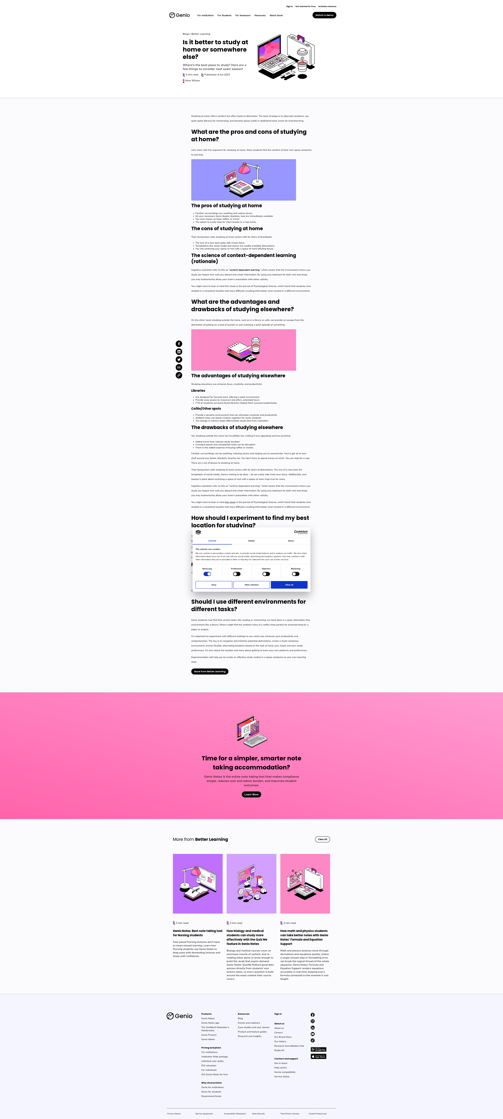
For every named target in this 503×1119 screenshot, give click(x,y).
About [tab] (291, 541)
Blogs (186, 33)
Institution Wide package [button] (214, 1056)
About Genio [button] (276, 15)
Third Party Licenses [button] (289, 1113)
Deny (214, 585)
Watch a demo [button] (324, 15)
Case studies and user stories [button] (253, 1027)
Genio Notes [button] (208, 1018)
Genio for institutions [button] (212, 1087)
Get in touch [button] (280, 1063)
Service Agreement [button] (204, 1113)
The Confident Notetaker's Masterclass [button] (215, 1029)
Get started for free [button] (305, 6)
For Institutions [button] (205, 15)
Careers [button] (278, 1032)
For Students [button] (224, 15)
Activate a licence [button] (327, 6)
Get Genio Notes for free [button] (214, 1074)
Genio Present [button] (209, 1035)
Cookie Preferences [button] (318, 1113)
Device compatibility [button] (285, 1072)
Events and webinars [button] (249, 1022)
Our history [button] (280, 1041)
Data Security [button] (258, 1113)
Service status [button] (281, 1076)
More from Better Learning (210, 671)
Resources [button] (260, 15)
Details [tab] (251, 541)
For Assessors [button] (243, 15)
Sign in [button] (289, 6)
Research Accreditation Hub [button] (289, 1046)
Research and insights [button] (249, 1036)
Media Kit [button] (279, 1050)
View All (322, 839)
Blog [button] (240, 1018)
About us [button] (279, 1028)
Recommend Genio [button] (211, 1096)
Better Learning (200, 33)
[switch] (236, 574)
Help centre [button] (280, 1067)
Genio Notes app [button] (210, 1022)
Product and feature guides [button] (252, 1031)
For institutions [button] (209, 1052)
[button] (179, 15)
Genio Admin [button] (208, 1039)
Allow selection (252, 585)
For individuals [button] (209, 1070)
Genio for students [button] (211, 1091)
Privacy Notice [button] (174, 1113)
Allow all (289, 585)
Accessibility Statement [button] (235, 1113)
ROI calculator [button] (208, 1065)
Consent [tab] (212, 541)
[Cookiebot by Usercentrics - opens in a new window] (296, 532)
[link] (179, 344)
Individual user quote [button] (212, 1061)
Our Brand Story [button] (283, 1037)
